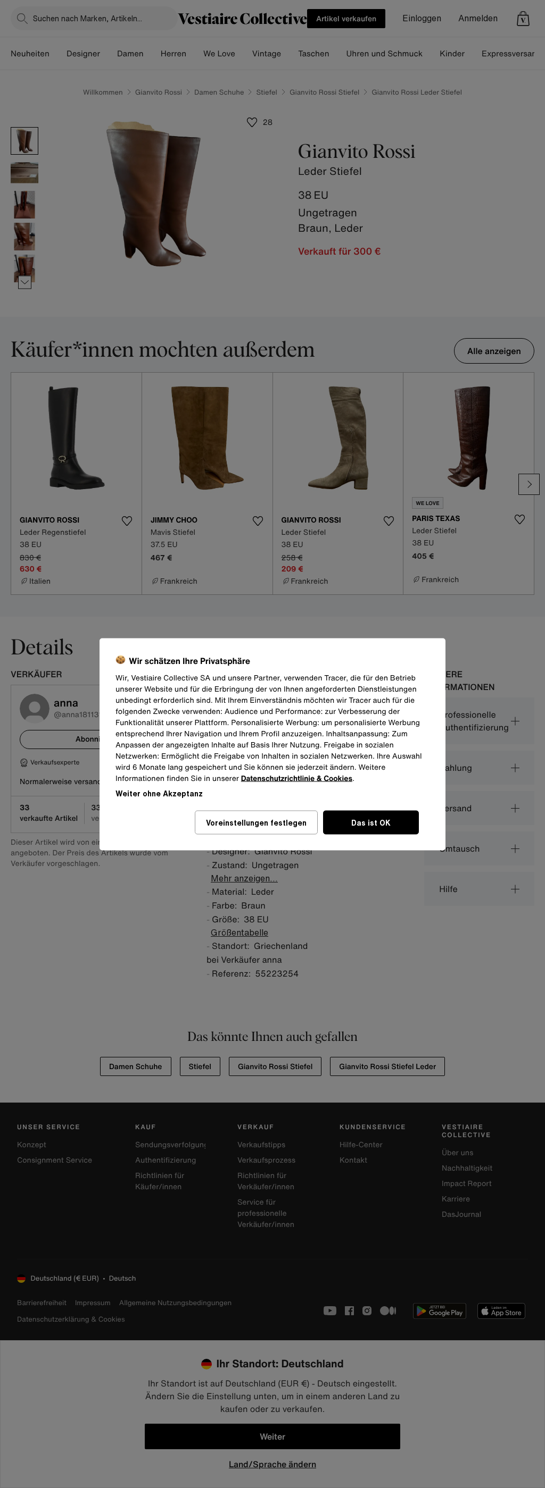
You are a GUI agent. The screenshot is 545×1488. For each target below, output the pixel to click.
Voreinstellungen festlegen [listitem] (256, 822)
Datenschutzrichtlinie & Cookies (296, 778)
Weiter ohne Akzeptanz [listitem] (159, 792)
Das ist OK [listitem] (371, 822)
